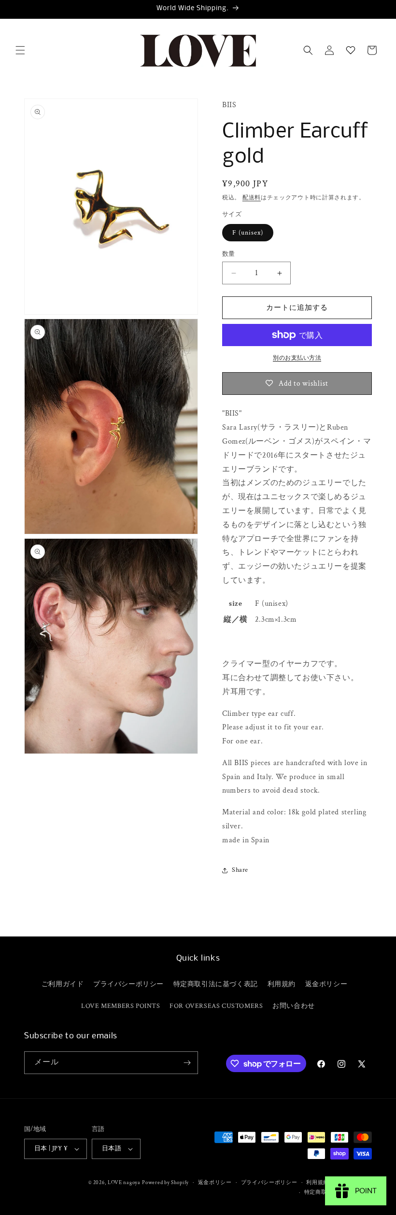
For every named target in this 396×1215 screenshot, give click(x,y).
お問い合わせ (293, 1006)
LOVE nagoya (124, 1182)
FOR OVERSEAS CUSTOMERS (216, 1006)
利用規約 (282, 984)
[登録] (187, 1062)
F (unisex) (247, 232)
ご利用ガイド (63, 984)
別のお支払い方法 (297, 358)
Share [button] (240, 870)
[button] (20, 50)
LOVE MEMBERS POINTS (120, 1006)
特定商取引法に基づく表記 (215, 984)
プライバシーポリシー (128, 984)
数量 (228, 254)
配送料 (251, 197)
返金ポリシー (326, 984)
